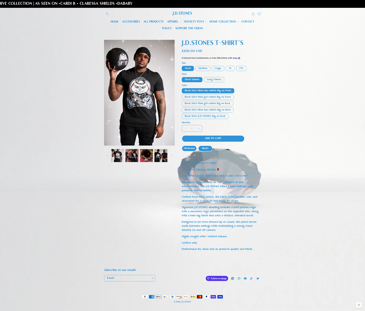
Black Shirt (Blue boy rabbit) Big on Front (208, 90)
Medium (202, 68)
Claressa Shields (206, 170)
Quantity (186, 122)
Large (218, 68)
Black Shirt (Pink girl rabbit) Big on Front (208, 97)
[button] (107, 14)
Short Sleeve (192, 79)
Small (188, 68)
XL (230, 68)
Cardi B (199, 176)
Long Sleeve (214, 79)
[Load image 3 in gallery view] (146, 155)
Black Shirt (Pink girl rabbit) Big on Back (207, 103)
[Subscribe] (152, 278)
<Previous (189, 148)
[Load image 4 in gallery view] (160, 155)
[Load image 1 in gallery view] (117, 155)
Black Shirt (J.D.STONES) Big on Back (205, 116)
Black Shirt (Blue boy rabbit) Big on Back (208, 110)
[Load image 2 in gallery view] (131, 155)
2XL (241, 68)
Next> (205, 148)
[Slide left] (107, 155)
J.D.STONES (186, 302)
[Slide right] (171, 155)
